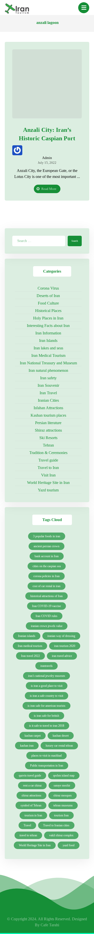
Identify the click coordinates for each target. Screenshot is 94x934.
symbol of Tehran (31, 805)
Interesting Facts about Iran (48, 325)
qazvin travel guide (30, 775)
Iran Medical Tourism (48, 355)
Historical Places (48, 311)
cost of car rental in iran (46, 586)
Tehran (48, 445)
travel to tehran (28, 835)
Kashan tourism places (48, 415)
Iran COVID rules (46, 616)
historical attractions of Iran (46, 596)
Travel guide (48, 460)
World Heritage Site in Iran (48, 482)
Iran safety (48, 378)
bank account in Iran (47, 556)
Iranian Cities (48, 400)
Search (74, 240)
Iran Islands (48, 340)
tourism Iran (61, 815)
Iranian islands (26, 636)
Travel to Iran (48, 468)
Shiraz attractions (48, 430)
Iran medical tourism (30, 646)
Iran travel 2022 (30, 656)
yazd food (68, 845)
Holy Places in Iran (48, 318)
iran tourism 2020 (64, 646)
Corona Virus (48, 288)
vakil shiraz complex (61, 835)
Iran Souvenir (48, 385)
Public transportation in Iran (46, 765)
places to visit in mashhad (46, 755)
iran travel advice (62, 656)
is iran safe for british (46, 715)
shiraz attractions (31, 795)
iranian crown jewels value (46, 626)
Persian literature (48, 423)
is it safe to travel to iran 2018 (46, 725)
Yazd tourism (48, 490)
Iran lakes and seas (48, 348)
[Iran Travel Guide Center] (17, 9)
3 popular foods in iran (46, 536)
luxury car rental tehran (59, 745)
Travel (27, 825)
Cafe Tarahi (50, 925)
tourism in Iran (33, 815)
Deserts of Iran (48, 296)
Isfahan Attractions (48, 408)
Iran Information (48, 333)
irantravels (46, 666)
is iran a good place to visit (46, 686)
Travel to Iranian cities (56, 825)
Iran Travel (48, 393)
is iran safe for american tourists (46, 705)
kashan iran (27, 745)
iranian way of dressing (61, 636)
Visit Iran (48, 475)
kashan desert (61, 735)
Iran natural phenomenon (48, 370)
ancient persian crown (46, 546)
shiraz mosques (62, 795)
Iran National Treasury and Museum (48, 363)
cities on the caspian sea (47, 566)
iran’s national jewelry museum (46, 676)
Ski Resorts (48, 438)
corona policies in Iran (46, 576)
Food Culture (48, 303)
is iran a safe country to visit (46, 696)
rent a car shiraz (32, 785)
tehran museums (63, 805)
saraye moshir (62, 785)
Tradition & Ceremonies (48, 453)
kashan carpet (33, 735)
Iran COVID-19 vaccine (46, 606)
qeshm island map (63, 775)
